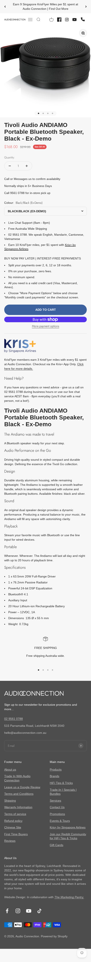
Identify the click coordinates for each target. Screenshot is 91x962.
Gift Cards (56, 845)
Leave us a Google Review (22, 787)
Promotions (57, 814)
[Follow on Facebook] (7, 911)
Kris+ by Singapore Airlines (67, 827)
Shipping (10, 800)
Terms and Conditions (18, 793)
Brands (54, 776)
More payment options (45, 326)
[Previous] (5, 6)
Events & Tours (60, 820)
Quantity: (9, 157)
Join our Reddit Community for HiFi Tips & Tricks (68, 836)
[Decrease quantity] (9, 166)
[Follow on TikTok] (39, 911)
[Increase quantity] (26, 166)
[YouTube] (74, 19)
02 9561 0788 (13, 718)
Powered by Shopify (54, 936)
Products (56, 769)
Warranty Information (18, 807)
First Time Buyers (16, 834)
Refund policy (13, 820)
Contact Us (57, 807)
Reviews (9, 840)
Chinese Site (12, 827)
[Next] (86, 6)
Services (55, 800)
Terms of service (15, 814)
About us (10, 769)
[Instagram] (67, 19)
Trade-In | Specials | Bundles (63, 792)
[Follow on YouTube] (29, 911)
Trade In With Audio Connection (17, 778)
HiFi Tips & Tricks (61, 783)
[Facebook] (59, 19)
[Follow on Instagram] (18, 911)
